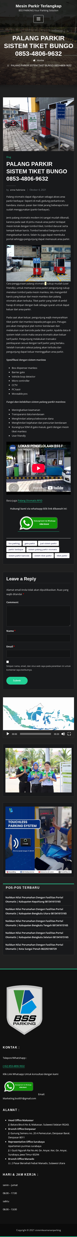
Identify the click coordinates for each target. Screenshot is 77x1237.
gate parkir (30, 543)
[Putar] (8, 734)
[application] (38, 717)
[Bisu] (63, 734)
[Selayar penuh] (69, 734)
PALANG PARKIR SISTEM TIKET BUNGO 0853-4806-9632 (41, 65)
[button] (38, 717)
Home (40, 60)
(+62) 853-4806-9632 (14, 1066)
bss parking (14, 543)
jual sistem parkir (48, 543)
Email (10, 646)
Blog (8, 157)
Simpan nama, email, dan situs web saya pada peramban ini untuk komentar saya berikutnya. (38, 668)
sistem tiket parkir (43, 555)
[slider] (35, 734)
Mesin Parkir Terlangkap (38, 6)
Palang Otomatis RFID (30, 500)
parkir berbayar (16, 549)
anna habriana (15, 189)
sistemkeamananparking (48, 1230)
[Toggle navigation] (38, 19)
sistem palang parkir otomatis (42, 549)
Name (11, 631)
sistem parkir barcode (19, 555)
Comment (12, 602)
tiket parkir (62, 555)
